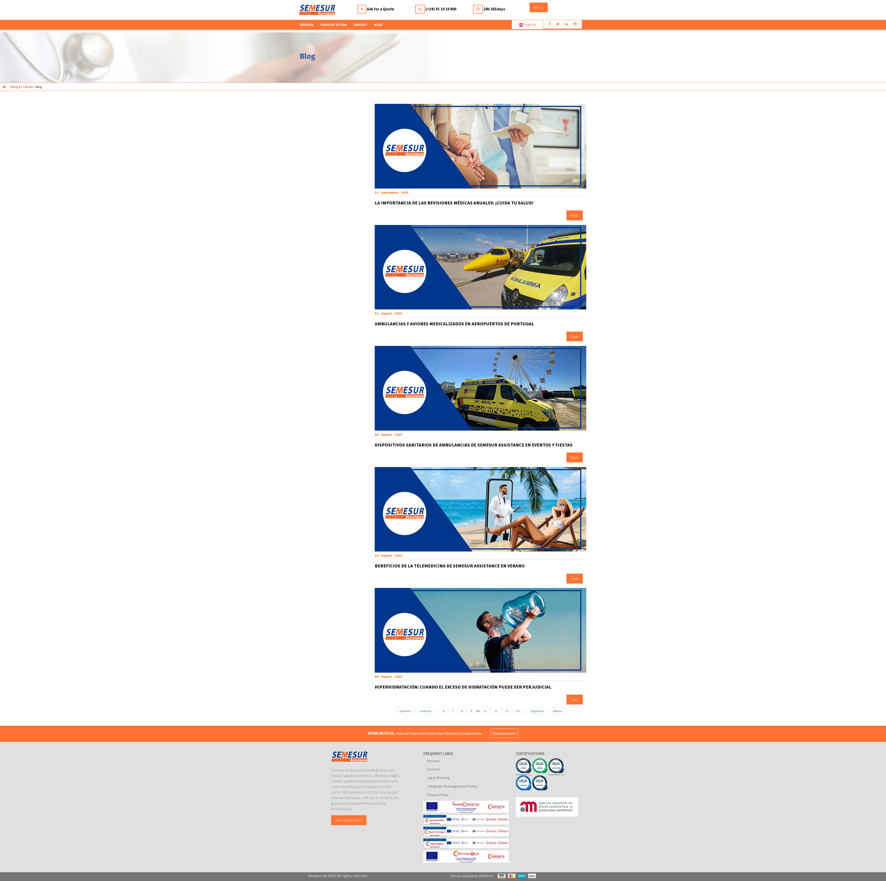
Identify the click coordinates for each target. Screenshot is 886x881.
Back (574, 215)
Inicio (4, 87)
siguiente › (538, 711)
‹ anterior (425, 711)
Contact (360, 25)
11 (485, 711)
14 (517, 711)
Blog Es (16, 87)
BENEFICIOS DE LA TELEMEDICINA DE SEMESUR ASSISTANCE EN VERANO (450, 566)
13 (507, 711)
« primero (404, 711)
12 (496, 711)
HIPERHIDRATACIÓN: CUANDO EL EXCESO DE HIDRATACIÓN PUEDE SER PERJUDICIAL (463, 687)
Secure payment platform (471, 875)
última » (558, 711)
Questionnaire (504, 733)
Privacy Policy (438, 794)
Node (29, 87)
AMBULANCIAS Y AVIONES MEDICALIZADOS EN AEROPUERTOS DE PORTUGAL (454, 324)
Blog (378, 25)
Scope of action (333, 25)
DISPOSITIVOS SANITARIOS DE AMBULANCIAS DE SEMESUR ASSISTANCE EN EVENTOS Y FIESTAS (473, 445)
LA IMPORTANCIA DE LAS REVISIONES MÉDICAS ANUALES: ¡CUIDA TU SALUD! (454, 203)
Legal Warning (438, 777)
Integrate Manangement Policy (452, 786)
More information (348, 820)
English (529, 24)
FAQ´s (538, 7)
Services (433, 760)
